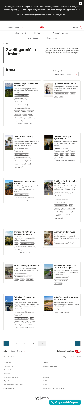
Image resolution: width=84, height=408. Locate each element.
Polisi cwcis (7, 373)
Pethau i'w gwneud (60, 33)
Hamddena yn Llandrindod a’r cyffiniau (26, 84)
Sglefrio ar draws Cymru (65, 83)
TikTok (45, 384)
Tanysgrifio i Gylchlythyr (50, 366)
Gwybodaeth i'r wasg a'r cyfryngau (54, 388)
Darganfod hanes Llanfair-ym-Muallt (26, 182)
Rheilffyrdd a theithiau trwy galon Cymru (66, 182)
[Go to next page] (77, 343)
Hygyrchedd (7, 362)
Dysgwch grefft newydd (65, 232)
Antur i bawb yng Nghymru (26, 265)
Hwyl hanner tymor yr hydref (24, 137)
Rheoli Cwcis (7, 370)
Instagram (46, 370)
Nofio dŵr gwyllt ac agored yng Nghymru (66, 298)
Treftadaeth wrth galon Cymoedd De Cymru (24, 233)
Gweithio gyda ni (8, 388)
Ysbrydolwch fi (20, 33)
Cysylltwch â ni (8, 366)
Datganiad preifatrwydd (10, 377)
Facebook (46, 377)
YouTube (45, 381)
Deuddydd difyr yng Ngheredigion (63, 137)
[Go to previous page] (6, 343)
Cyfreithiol (46, 362)
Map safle (6, 381)
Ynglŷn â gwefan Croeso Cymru (13, 384)
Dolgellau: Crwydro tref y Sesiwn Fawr (25, 298)
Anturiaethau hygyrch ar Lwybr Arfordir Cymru (65, 266)
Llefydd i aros (39, 33)
